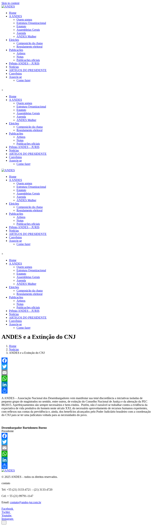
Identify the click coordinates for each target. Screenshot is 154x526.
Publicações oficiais (28, 60)
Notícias (14, 66)
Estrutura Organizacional (31, 23)
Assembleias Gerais (28, 29)
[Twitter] (77, 367)
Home (12, 12)
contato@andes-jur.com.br (25, 502)
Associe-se (15, 77)
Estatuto (21, 26)
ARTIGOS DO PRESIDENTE (28, 70)
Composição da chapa (30, 43)
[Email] (77, 373)
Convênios (15, 73)
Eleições (14, 39)
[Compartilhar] (77, 391)
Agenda (21, 33)
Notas (20, 56)
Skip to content (10, 3)
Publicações (16, 50)
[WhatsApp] (77, 379)
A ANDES (15, 16)
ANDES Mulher (26, 36)
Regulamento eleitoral (29, 46)
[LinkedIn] (77, 385)
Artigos (21, 53)
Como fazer (23, 80)
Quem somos (24, 19)
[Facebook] (77, 361)
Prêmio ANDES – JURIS (24, 63)
